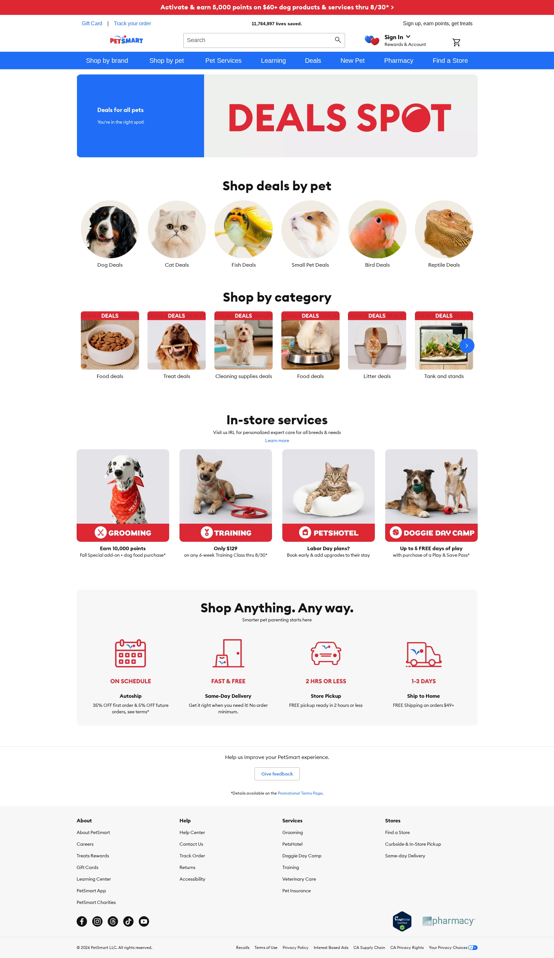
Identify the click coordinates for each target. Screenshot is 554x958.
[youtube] (144, 921)
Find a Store (397, 832)
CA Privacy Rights (407, 947)
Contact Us (191, 844)
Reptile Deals (444, 265)
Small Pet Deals (310, 265)
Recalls (242, 947)
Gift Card (92, 23)
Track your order (132, 23)
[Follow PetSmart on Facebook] (82, 921)
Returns (187, 867)
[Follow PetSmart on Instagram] (97, 921)
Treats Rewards (93, 856)
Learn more (277, 440)
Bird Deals (377, 265)
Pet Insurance (296, 891)
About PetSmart (93, 832)
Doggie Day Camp (301, 856)
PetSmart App (91, 891)
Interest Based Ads (331, 947)
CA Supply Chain (369, 947)
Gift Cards (87, 867)
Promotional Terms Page (300, 793)
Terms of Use (266, 947)
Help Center (192, 832)
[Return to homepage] (126, 39)
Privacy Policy (296, 947)
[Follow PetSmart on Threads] (113, 921)
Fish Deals (244, 265)
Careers (85, 844)
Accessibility (192, 879)
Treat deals (176, 376)
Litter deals (377, 376)
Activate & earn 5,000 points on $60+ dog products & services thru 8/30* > (277, 7)
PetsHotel (292, 844)
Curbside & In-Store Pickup (413, 844)
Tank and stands (444, 376)
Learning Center (94, 879)
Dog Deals (110, 265)
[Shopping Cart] (464, 43)
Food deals (110, 376)
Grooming (292, 832)
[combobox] (264, 39)
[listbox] (277, 234)
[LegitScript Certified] (402, 921)
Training (290, 867)
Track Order (192, 856)
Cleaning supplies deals (243, 376)
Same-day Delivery (405, 856)
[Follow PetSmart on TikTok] (128, 921)
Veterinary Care (299, 879)
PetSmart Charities (96, 902)
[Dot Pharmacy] (448, 921)
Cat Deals (177, 265)
